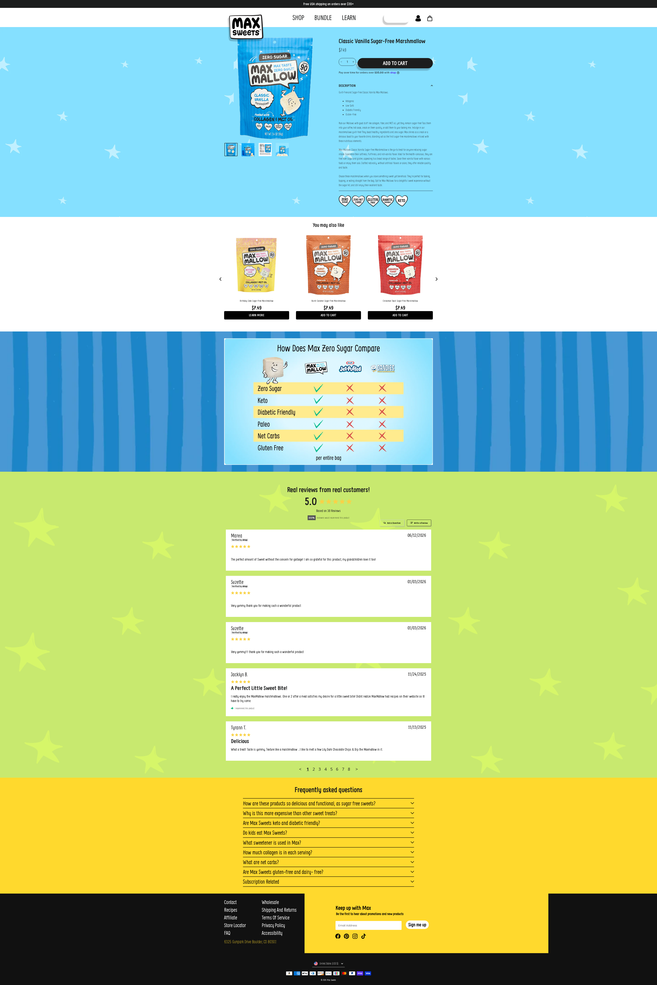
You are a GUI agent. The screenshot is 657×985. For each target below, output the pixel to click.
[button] (417, 924)
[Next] (436, 279)
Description (347, 85)
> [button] (357, 769)
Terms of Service (275, 917)
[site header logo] (244, 27)
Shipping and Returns (279, 909)
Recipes (230, 909)
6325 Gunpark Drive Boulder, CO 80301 (250, 941)
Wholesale (270, 902)
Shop (298, 17)
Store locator (235, 925)
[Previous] (220, 279)
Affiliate (230, 917)
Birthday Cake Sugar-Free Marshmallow (256, 300)
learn (349, 17)
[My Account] (418, 17)
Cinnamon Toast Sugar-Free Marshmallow (400, 300)
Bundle (323, 17)
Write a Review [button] (421, 523)
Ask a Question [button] (394, 523)
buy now (396, 17)
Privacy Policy (273, 925)
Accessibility (272, 933)
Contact (230, 902)
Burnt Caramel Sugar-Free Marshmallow (328, 300)
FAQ (227, 933)
